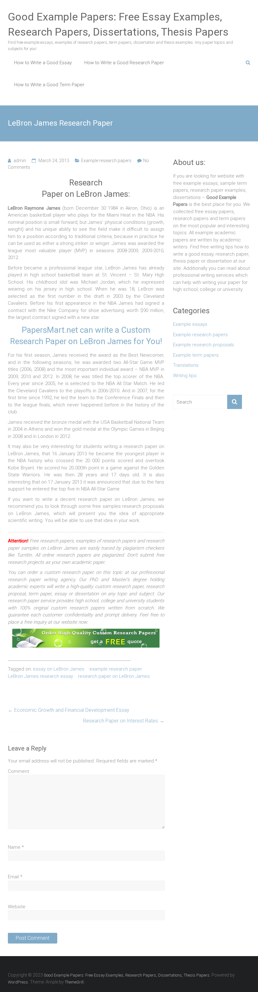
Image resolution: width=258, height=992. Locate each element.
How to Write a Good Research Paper (124, 62)
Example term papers (196, 355)
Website (16, 907)
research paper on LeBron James (114, 676)
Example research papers (106, 160)
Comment (18, 771)
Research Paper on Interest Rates (123, 721)
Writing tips (185, 375)
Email (15, 877)
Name (16, 847)
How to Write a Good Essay (43, 62)
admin (20, 160)
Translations (186, 365)
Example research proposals (203, 345)
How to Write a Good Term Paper (49, 85)
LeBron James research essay (40, 676)
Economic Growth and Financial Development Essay (68, 710)
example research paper (115, 669)
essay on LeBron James (58, 669)
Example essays (190, 324)
